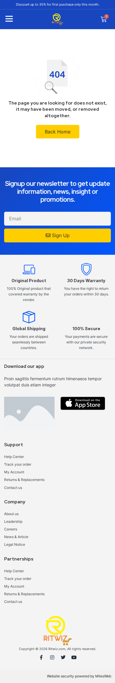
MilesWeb (103, 676)
